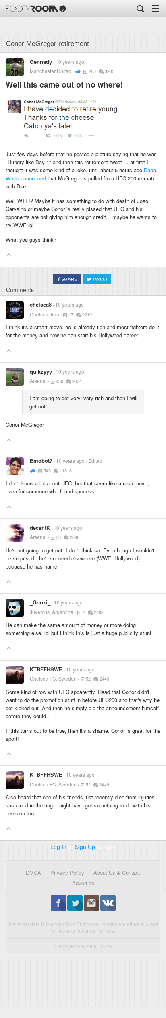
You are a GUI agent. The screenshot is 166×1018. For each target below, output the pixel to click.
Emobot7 (41, 460)
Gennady (41, 61)
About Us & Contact (116, 872)
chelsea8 (41, 304)
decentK (40, 527)
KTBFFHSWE (46, 669)
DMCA (33, 872)
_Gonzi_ (40, 602)
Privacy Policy (67, 872)
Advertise (83, 883)
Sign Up (85, 846)
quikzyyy (41, 371)
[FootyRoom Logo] (36, 8)
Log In (58, 846)
